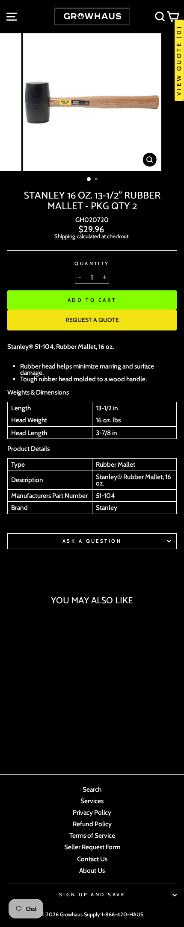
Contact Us (92, 859)
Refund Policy (92, 824)
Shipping (64, 237)
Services (92, 801)
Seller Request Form (92, 847)
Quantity (92, 263)
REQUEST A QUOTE (92, 320)
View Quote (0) (179, 60)
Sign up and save (92, 895)
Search (92, 789)
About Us (92, 870)
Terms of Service (92, 835)
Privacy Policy (92, 812)
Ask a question (92, 541)
